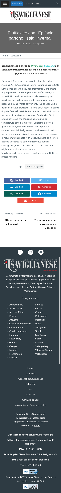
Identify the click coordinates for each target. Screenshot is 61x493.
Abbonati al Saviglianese (30, 379)
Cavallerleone (16, 327)
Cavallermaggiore (18, 331)
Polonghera (41, 316)
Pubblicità (30, 384)
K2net (37, 425)
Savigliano (38, 43)
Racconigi (40, 319)
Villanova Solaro (43, 350)
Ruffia (38, 323)
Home (4, 55)
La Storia (30, 373)
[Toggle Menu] (5, 4)
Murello (39, 304)
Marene (13, 350)
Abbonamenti (16, 304)
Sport (38, 338)
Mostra (13, 357)
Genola (13, 342)
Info (30, 389)
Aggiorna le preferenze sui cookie (30, 421)
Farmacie (14, 335)
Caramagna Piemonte (20, 323)
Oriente (39, 312)
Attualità (13, 319)
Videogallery (41, 346)
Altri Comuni (15, 308)
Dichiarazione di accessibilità (30, 418)
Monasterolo (16, 354)
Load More (30, 240)
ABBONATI (17, 3)
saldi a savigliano (34, 166)
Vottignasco (41, 354)
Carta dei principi (30, 400)
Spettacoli (40, 335)
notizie (38, 308)
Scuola (38, 331)
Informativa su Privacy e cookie (30, 405)
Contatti (31, 394)
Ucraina (39, 342)
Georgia (13, 346)
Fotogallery (15, 338)
